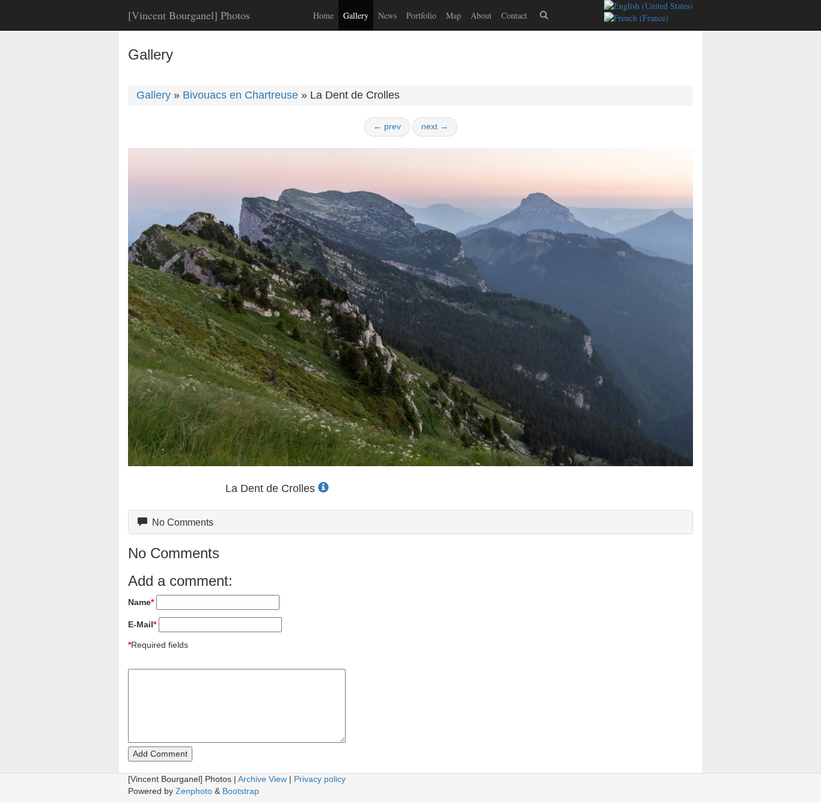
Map (453, 15)
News (387, 15)
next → (434, 126)
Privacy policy (320, 779)
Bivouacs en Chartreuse (240, 95)
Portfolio (421, 15)
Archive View (262, 779)
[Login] (568, 9)
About (481, 15)
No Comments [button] (180, 522)
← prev (387, 126)
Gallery (355, 15)
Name (141, 602)
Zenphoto (193, 791)
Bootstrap (240, 791)
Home (323, 15)
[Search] (544, 15)
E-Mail (142, 624)
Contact (514, 15)
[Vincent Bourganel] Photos (189, 15)
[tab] (410, 522)
